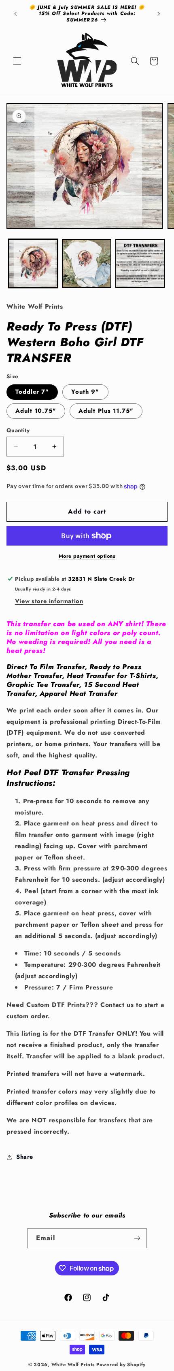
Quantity (18, 430)
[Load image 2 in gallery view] (86, 263)
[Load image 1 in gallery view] (33, 263)
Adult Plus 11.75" (106, 410)
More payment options (87, 556)
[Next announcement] (159, 14)
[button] (17, 61)
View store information (49, 601)
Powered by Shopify (121, 1364)
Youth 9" (85, 391)
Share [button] (24, 1156)
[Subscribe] (137, 1238)
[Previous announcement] (15, 14)
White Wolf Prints (73, 1364)
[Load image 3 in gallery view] (140, 263)
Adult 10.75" (36, 410)
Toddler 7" (32, 391)
